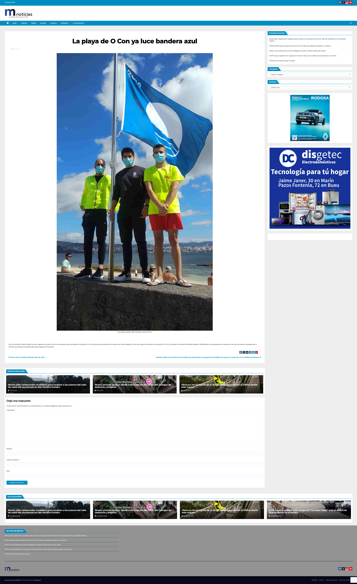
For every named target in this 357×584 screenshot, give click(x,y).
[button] (351, 23)
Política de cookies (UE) (345, 580)
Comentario (11, 410)
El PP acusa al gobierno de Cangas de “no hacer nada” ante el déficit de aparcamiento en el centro (303, 56)
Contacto (321, 580)
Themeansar (37, 580)
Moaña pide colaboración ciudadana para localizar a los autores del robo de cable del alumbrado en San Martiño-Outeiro (47, 385)
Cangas (24, 23)
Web (8, 471)
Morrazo (65, 23)
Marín (33, 23)
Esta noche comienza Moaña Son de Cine (27, 357)
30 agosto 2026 (15, 516)
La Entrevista (79, 23)
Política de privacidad (331, 580)
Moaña (43, 23)
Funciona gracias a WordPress (13, 580)
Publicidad (314, 580)
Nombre (10, 449)
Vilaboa (53, 23)
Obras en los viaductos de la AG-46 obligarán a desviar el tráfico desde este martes (219, 385)
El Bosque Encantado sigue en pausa (282, 60)
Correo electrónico (13, 460)
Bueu (15, 23)
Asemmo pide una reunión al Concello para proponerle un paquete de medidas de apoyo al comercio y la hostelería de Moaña (207, 357)
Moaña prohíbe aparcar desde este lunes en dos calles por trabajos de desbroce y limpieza (133, 385)
